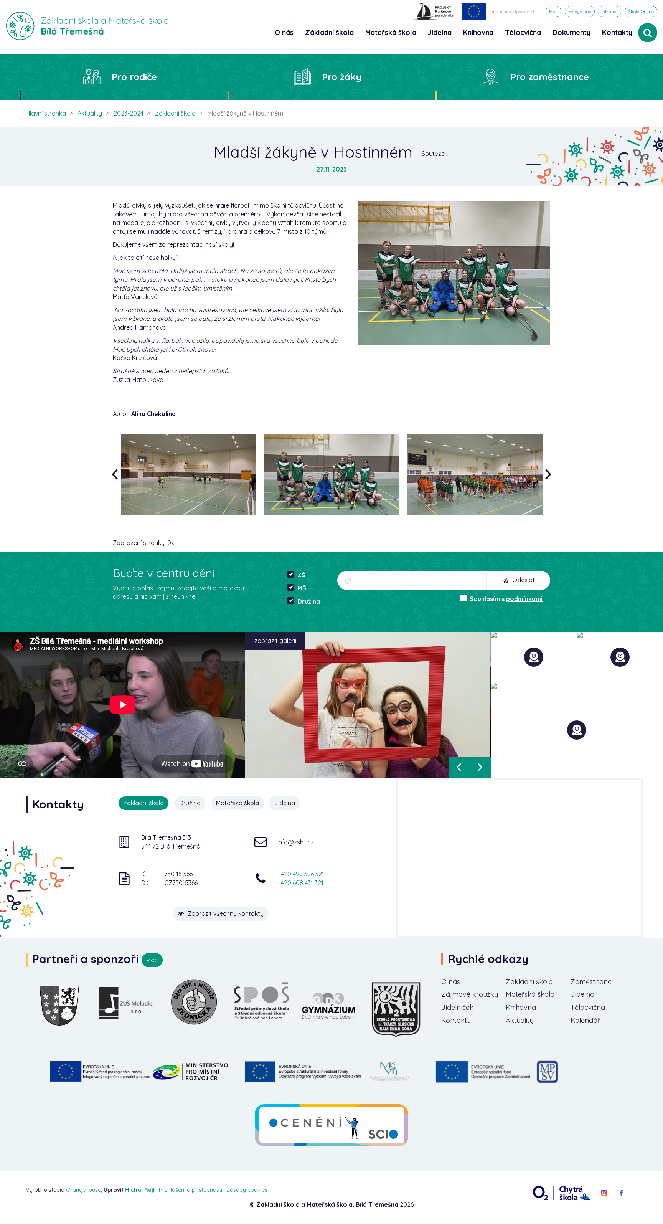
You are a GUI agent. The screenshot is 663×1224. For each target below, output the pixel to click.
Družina (308, 601)
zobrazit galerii (275, 640)
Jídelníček (457, 1007)
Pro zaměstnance (549, 77)
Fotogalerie (579, 11)
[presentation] (116, 474)
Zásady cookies (246, 1189)
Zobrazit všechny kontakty (226, 913)
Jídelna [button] (440, 32)
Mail (553, 11)
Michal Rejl (140, 1189)
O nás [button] (284, 32)
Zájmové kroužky (469, 994)
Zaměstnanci (592, 981)
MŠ (301, 588)
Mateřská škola (530, 994)
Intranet (609, 11)
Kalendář (585, 1020)
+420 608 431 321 (300, 883)
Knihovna (521, 1007)
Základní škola (175, 113)
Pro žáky (341, 77)
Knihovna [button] (478, 32)
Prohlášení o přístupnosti (190, 1189)
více (152, 960)
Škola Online (641, 11)
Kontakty (617, 32)
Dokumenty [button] (571, 32)
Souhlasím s (506, 599)
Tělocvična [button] (523, 32)
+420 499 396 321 (300, 874)
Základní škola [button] (329, 32)
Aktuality (90, 113)
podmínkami (524, 599)
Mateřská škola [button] (390, 32)
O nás (450, 981)
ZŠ (301, 575)
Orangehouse (83, 1189)
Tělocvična (588, 1007)
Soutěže (433, 153)
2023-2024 (128, 113)
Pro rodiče (134, 77)
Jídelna (582, 994)
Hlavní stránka (46, 113)
